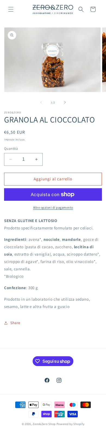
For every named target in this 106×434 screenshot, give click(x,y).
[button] (11, 9)
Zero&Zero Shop (44, 424)
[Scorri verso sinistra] (41, 102)
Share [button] (15, 322)
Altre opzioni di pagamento (53, 207)
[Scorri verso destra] (65, 102)
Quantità (11, 148)
